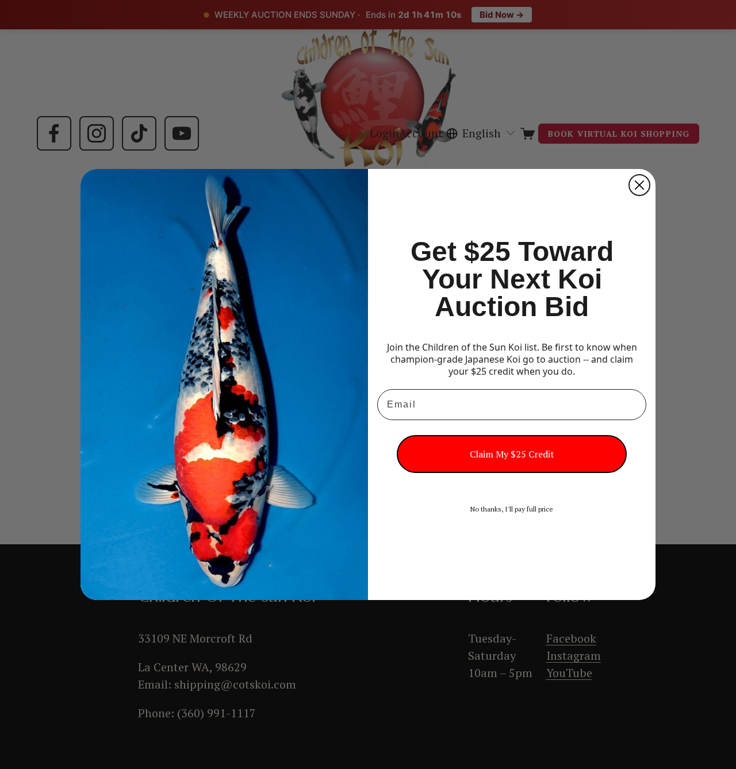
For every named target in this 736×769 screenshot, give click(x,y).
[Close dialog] (639, 185)
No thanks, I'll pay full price (511, 509)
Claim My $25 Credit (512, 454)
